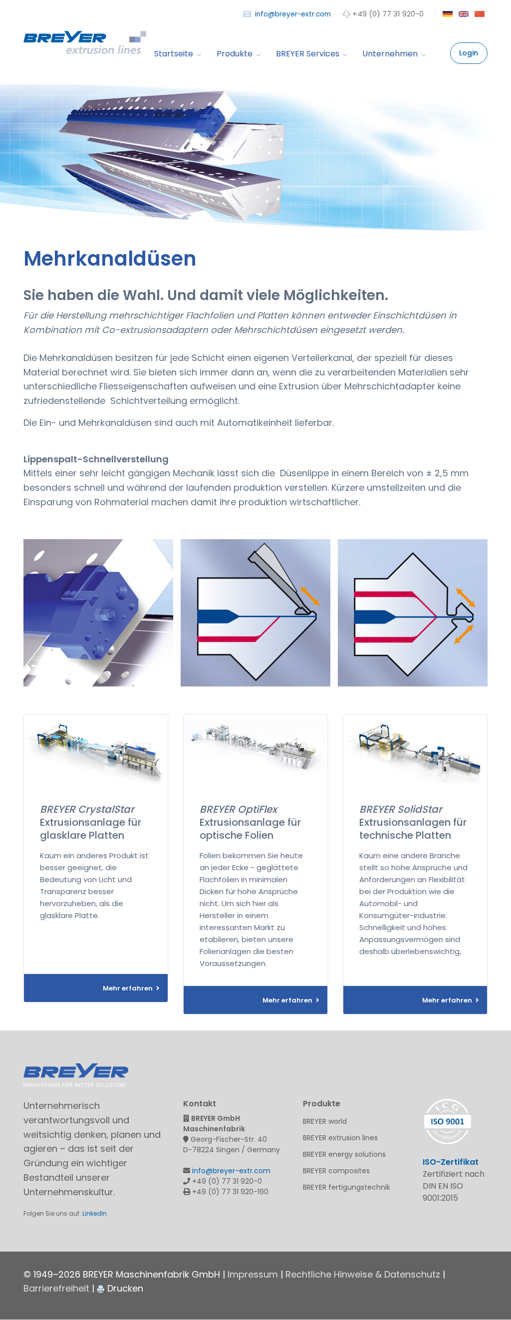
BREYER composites (336, 1171)
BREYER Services (307, 53)
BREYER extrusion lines (340, 1138)
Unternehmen (390, 53)
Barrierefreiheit (56, 1288)
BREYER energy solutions (344, 1154)
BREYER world (325, 1121)
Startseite (173, 53)
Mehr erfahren (128, 988)
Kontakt (170, 114)
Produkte (235, 53)
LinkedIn (94, 1213)
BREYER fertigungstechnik (346, 1187)
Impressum (253, 1274)
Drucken (124, 1288)
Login (468, 53)
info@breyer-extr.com (292, 14)
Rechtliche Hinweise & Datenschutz (362, 1274)
